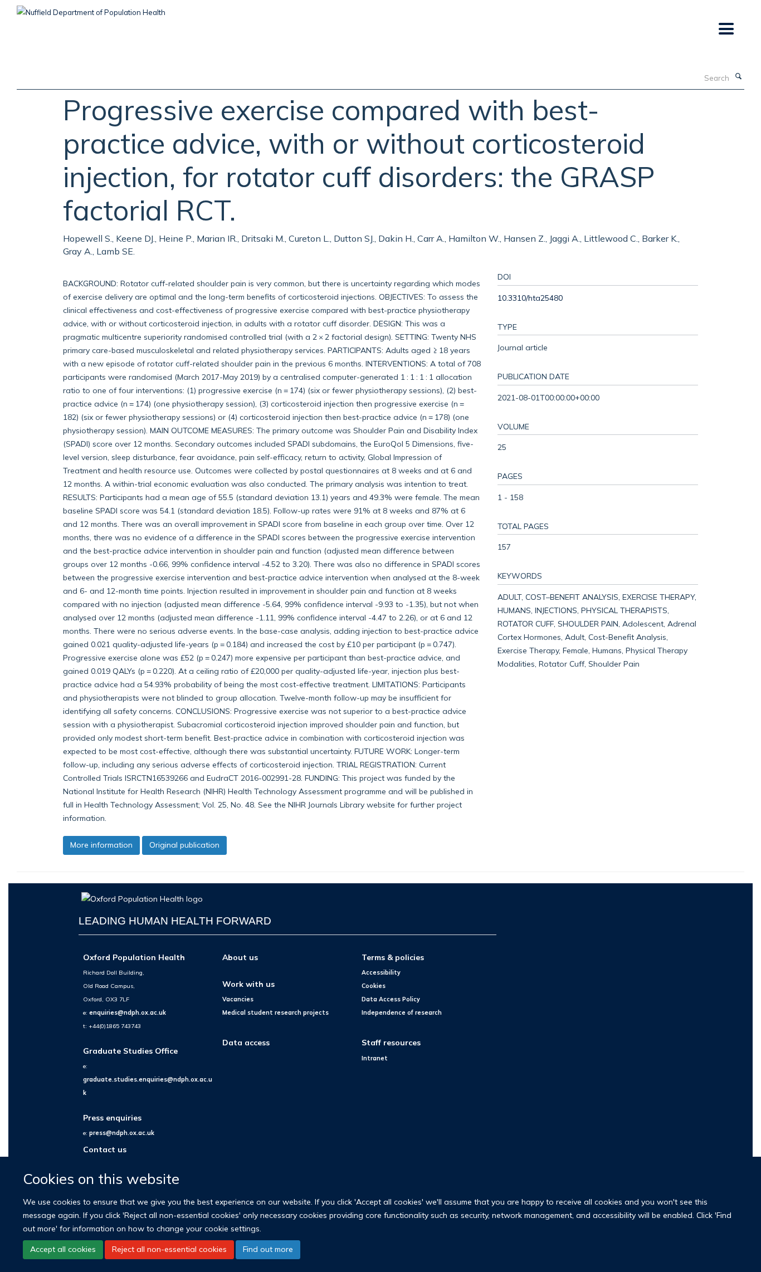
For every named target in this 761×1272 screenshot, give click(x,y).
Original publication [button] (184, 845)
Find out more (268, 1250)
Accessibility (381, 972)
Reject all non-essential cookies (169, 1250)
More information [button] (101, 845)
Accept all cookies (63, 1250)
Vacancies (237, 999)
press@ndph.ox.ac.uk (121, 1133)
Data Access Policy (391, 999)
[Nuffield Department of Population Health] (91, 8)
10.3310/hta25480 (530, 297)
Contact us (104, 1149)
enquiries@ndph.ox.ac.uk (127, 1012)
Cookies (374, 986)
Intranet (375, 1058)
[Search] (738, 77)
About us (240, 957)
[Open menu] (725, 29)
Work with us (248, 984)
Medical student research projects (275, 1012)
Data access (246, 1042)
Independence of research (402, 1012)
